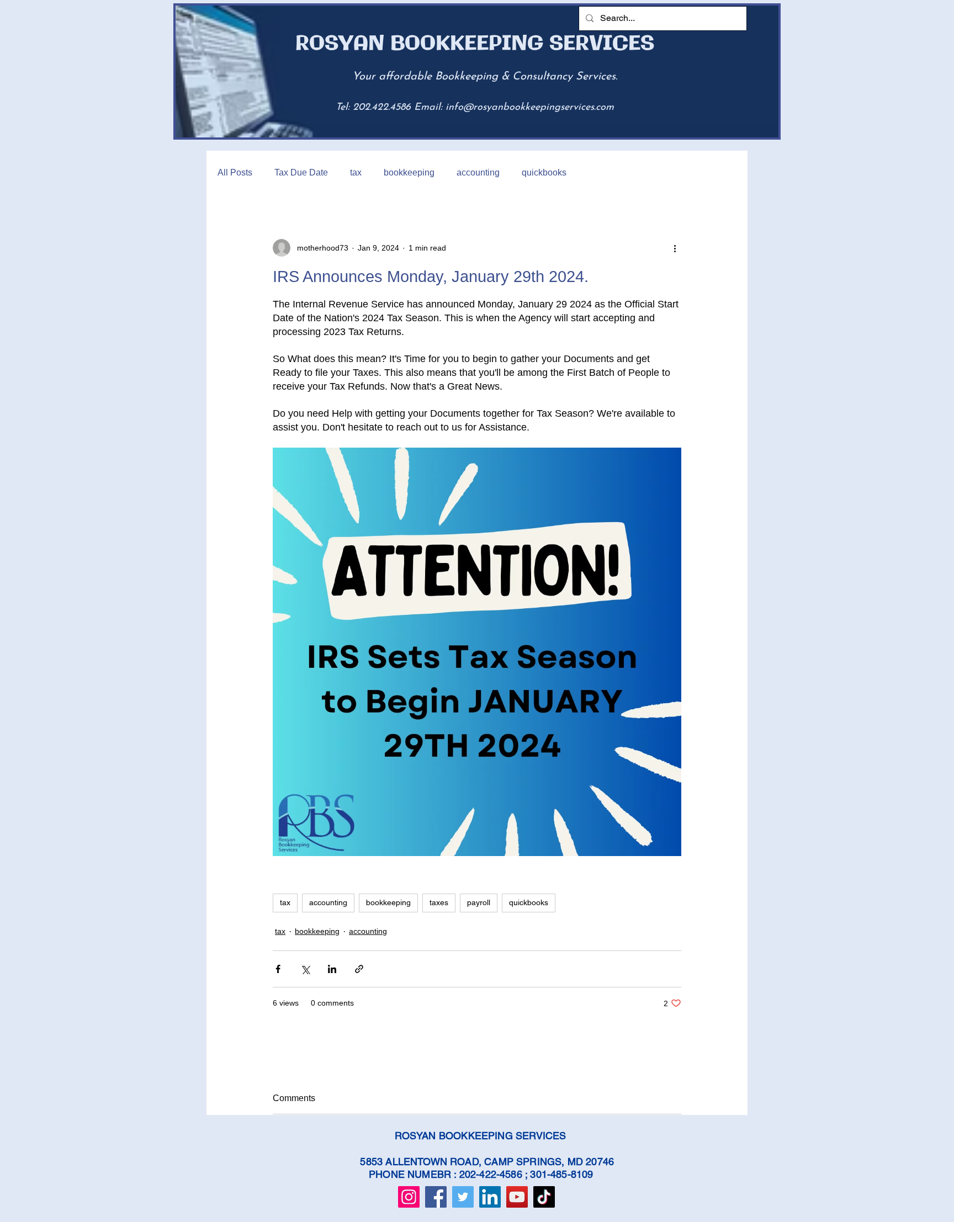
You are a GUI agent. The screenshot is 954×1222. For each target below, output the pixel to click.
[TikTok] (544, 1197)
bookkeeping (409, 172)
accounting (478, 172)
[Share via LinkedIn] (332, 969)
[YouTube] (517, 1197)
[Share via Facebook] (278, 969)
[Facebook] (436, 1197)
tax (356, 172)
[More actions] (674, 247)
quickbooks (544, 172)
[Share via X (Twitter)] (305, 969)
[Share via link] (359, 969)
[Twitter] (463, 1197)
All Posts (235, 172)
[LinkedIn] (490, 1197)
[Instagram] (409, 1197)
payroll (478, 902)
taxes (439, 902)
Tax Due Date (301, 172)
